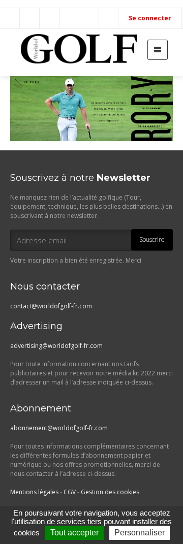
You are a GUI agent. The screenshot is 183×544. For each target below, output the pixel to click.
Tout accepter (74, 532)
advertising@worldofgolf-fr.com (56, 345)
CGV (70, 492)
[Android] (109, 18)
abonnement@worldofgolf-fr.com (59, 428)
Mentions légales (34, 492)
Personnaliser (139, 532)
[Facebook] (30, 18)
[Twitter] (50, 18)
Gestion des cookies (110, 492)
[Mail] (10, 18)
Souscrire (152, 239)
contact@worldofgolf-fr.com (51, 306)
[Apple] (89, 18)
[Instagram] (69, 18)
